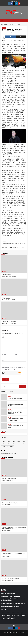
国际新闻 (8, 443)
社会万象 (9, 396)
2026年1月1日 (9, 556)
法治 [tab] (12, 392)
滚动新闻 (23, 443)
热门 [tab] (7, 392)
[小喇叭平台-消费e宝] (14, 264)
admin (4, 32)
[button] (2, 20)
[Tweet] (21, 36)
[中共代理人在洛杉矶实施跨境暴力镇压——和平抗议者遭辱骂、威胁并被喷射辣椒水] (14, 517)
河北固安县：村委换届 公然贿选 (15, 398)
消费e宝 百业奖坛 (6, 298)
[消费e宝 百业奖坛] (14, 287)
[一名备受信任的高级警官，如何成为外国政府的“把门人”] (14, 543)
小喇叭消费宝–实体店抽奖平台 (9, 321)
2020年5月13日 (9, 32)
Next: (13, 246)
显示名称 (4, 354)
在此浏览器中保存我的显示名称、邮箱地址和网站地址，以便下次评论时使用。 (13, 368)
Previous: (13, 242)
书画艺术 (3, 441)
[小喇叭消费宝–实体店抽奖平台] (14, 311)
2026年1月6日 (9, 504)
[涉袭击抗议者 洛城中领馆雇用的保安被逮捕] (14, 492)
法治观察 (18, 443)
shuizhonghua (5, 276)
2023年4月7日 (11, 276)
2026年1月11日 (9, 480)
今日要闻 (13, 441)
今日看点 (8, 441)
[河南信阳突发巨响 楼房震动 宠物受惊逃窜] (14, 568)
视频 (7, 446)
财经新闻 (11, 446)
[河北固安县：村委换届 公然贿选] (14, 468)
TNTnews (21, 632)
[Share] (10, 36)
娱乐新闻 (13, 443)
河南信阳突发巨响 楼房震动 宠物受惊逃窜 (11, 579)
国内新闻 (3, 443)
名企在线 (4, 28)
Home (14, 625)
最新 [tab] (3, 392)
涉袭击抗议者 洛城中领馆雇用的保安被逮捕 (11, 503)
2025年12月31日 (9, 580)
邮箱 (16, 354)
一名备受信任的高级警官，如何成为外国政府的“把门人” (15, 419)
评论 (3, 337)
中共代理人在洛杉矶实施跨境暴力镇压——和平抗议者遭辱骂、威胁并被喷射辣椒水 (15, 412)
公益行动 (18, 441)
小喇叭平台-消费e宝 (6, 274)
